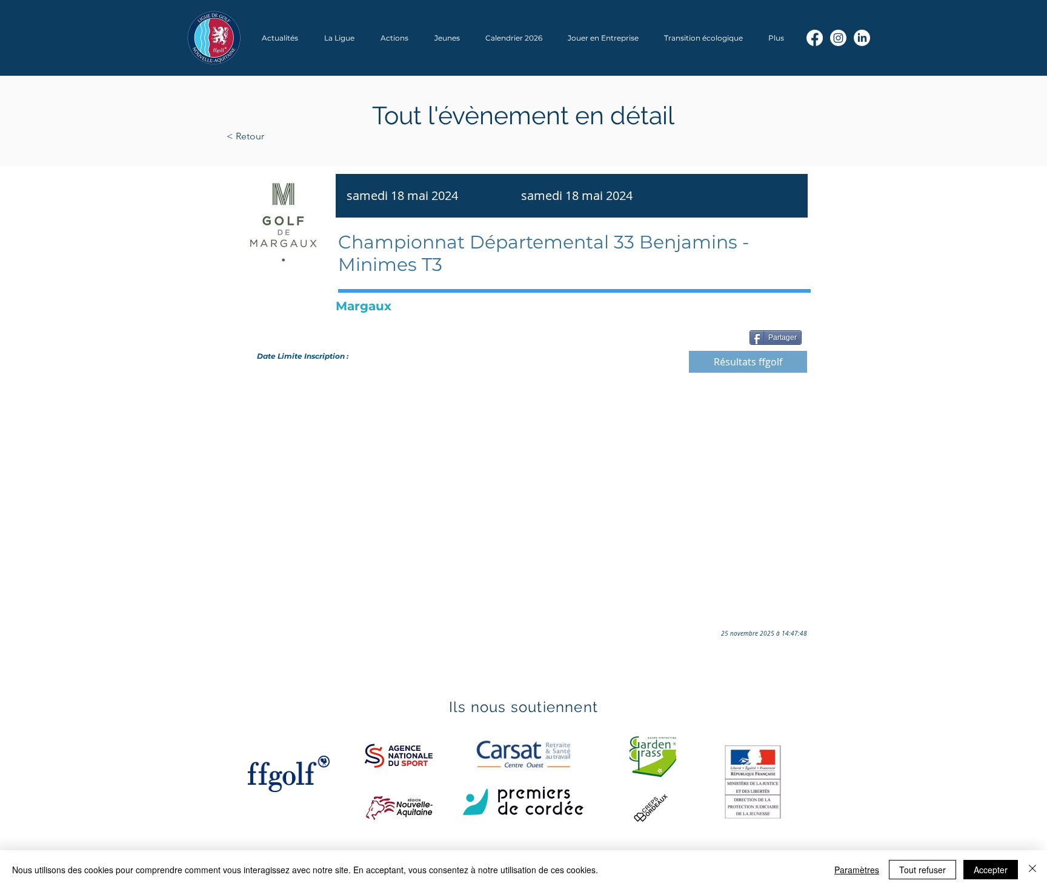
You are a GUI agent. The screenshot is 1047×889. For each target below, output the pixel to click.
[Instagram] (838, 38)
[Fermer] (1032, 869)
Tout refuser (922, 870)
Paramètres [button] (856, 870)
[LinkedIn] (862, 38)
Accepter (991, 870)
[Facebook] (814, 38)
